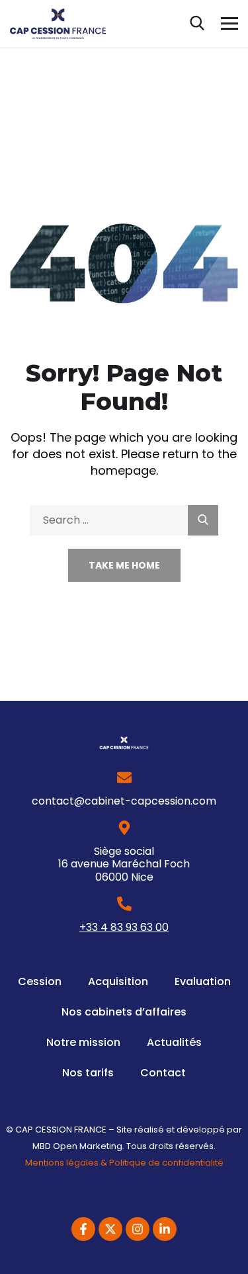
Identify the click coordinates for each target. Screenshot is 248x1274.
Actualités (174, 1042)
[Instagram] (137, 1229)
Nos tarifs (88, 1072)
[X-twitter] (110, 1229)
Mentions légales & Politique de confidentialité (124, 1162)
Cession (40, 981)
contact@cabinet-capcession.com (124, 801)
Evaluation (203, 981)
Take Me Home (124, 565)
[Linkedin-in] (165, 1229)
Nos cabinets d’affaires (124, 1011)
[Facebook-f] (83, 1229)
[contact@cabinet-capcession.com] (124, 777)
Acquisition (118, 981)
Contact (163, 1072)
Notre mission (83, 1042)
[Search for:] (124, 519)
